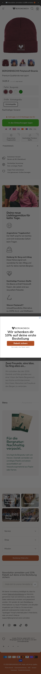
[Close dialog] (40, 317)
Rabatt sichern (20, 343)
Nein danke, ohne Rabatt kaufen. (20, 347)
